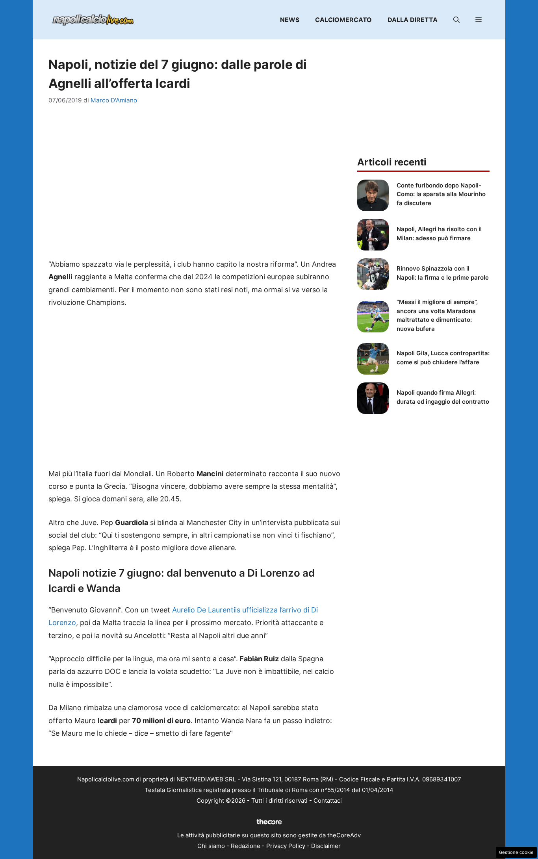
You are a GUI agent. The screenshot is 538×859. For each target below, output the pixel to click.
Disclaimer (326, 846)
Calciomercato (343, 20)
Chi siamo (211, 846)
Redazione (245, 846)
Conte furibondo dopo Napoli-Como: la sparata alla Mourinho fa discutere (441, 194)
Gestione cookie (516, 852)
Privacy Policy (285, 846)
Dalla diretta (413, 20)
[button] (456, 20)
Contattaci (328, 800)
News (289, 20)
